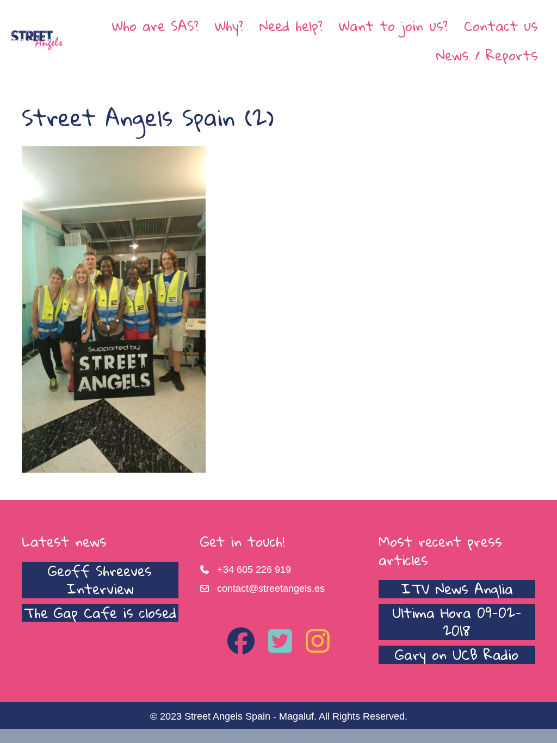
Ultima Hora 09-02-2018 (457, 621)
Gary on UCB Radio (456, 654)
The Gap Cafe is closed (100, 612)
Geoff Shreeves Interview (100, 580)
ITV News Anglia (457, 588)
